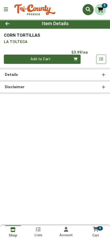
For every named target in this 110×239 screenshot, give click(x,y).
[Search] (88, 9)
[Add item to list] (101, 59)
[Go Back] (16, 24)
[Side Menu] (6, 9)
